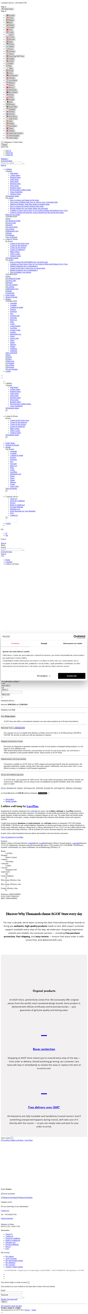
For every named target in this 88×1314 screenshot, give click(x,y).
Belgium (11, 20)
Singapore (11, 109)
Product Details (11, 801)
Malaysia (11, 83)
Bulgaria (11, 25)
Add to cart (5, 694)
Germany (11, 51)
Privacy (13, 503)
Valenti (12, 347)
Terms (34, 1310)
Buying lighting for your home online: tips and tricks (29, 208)
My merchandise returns (14, 1261)
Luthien (31, 843)
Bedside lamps (15, 184)
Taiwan (10, 128)
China (10, 30)
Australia (11, 15)
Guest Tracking (11, 1258)
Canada (11, 27)
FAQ (12, 513)
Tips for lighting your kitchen (20, 272)
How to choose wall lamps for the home (24, 200)
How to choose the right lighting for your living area (29, 262)
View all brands (11, 488)
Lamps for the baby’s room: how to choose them (27, 268)
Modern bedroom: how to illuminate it (24, 266)
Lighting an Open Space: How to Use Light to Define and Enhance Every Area (39, 210)
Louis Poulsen (15, 326)
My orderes (10, 1256)
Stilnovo (13, 344)
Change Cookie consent (14, 1267)
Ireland (10, 63)
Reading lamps (15, 188)
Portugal (11, 99)
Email (3, 1290)
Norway (11, 95)
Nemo (12, 336)
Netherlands (12, 90)
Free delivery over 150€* (44, 1107)
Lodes (12, 324)
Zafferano (13, 351)
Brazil (10, 22)
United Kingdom (13, 135)
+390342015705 (19, 728)
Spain (10, 121)
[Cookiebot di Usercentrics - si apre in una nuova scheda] (75, 637)
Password (4, 1295)
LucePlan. (33, 806)
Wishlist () (4, 159)
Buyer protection (44, 1049)
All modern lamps (12, 258)
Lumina (13, 332)
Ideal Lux (13, 320)
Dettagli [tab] (44, 643)
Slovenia (11, 114)
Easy (8, 716)
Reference (5, 894)
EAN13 (4, 896)
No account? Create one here (11, 1306)
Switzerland (12, 126)
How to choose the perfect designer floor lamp (27, 206)
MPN (3, 898)
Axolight (13, 305)
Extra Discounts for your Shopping (22, 511)
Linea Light (14, 338)
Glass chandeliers (16, 192)
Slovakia (11, 111)
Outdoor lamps (15, 194)
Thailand (11, 131)
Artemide (13, 303)
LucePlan (13, 328)
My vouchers (10, 1265)
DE (11, 155)
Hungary (11, 58)
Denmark (11, 39)
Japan (10, 68)
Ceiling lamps (15, 175)
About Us (13, 499)
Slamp (12, 342)
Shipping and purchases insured (11, 741)
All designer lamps (12, 196)
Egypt (10, 42)
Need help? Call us (13, 728)
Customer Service (7, 3)
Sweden (11, 123)
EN (11, 153)
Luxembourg (12, 80)
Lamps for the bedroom (18, 245)
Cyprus (10, 34)
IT (10, 151)
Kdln (12, 322)
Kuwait (10, 70)
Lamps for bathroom (17, 250)
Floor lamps (14, 186)
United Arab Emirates (15, 133)
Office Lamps (15, 254)
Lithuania (11, 78)
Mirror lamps (14, 252)
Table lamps (14, 179)
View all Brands (11, 237)
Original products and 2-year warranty (13, 759)
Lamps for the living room (19, 243)
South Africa (12, 116)
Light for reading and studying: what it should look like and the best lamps (37, 212)
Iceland (11, 61)
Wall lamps (14, 173)
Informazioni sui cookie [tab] (72, 643)
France (10, 49)
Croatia (10, 32)
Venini (12, 484)
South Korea (12, 119)
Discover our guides (13, 215)
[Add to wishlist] (2, 697)
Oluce (12, 340)
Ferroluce (13, 311)
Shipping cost (15, 509)
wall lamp (75, 843)
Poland (10, 97)
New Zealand (12, 92)
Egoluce (13, 309)
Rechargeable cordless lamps (20, 190)
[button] (12, 239)
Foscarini (13, 318)
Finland (11, 46)
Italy (10, 66)
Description (10, 799)
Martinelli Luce (15, 334)
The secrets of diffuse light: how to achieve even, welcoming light (34, 202)
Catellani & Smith (16, 307)
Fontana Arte (14, 316)
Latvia (10, 73)
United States (13, 138)
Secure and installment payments (12, 775)
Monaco (11, 85)
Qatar (10, 102)
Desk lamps (14, 182)
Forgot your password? (9, 1299)
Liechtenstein (13, 75)
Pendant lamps (15, 177)
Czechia (11, 37)
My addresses (10, 1263)
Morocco (11, 87)
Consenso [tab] (15, 643)
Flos (11, 314)
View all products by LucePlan (12, 837)
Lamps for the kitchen (18, 248)
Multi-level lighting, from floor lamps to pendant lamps (30, 204)
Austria (10, 18)
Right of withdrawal (17, 505)
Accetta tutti (72, 676)
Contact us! (5, 1211)
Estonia (11, 44)
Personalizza (42, 676)
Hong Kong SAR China (16, 56)
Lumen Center (15, 330)
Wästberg (13, 349)
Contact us (14, 515)
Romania (11, 104)
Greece (11, 54)
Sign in (3, 543)
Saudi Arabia (12, 107)
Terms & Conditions (17, 501)
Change (4, 145)
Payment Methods (16, 507)
